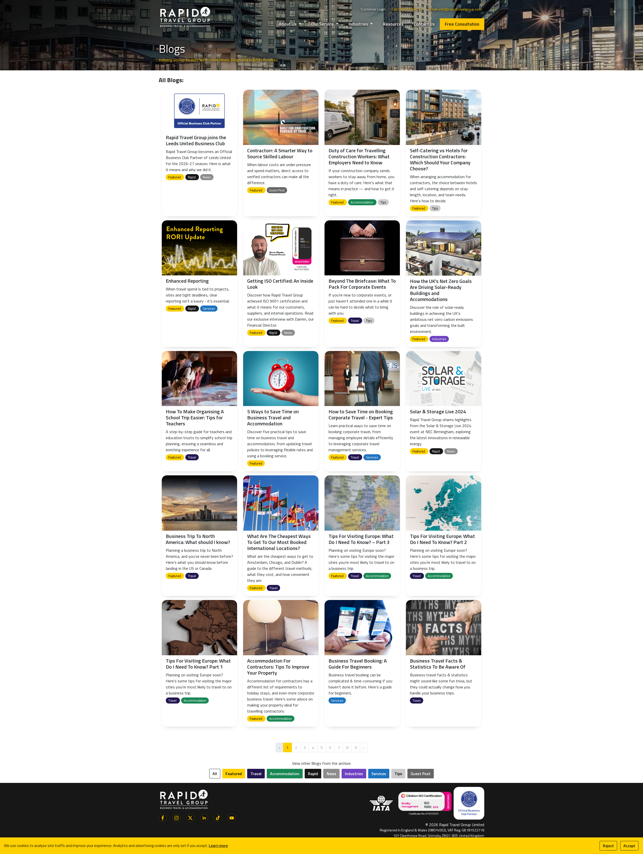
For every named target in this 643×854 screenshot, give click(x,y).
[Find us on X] (190, 817)
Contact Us (424, 24)
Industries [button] (359, 24)
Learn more (218, 845)
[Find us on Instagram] (176, 817)
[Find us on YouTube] (232, 817)
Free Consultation (462, 24)
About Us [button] (288, 24)
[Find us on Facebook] (163, 817)
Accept (629, 846)
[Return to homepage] (185, 17)
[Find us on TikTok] (218, 817)
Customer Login (373, 9)
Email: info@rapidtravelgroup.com (455, 9)
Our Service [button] (323, 24)
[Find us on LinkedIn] (204, 817)
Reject (608, 846)
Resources (393, 24)
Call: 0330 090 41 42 (407, 9)
